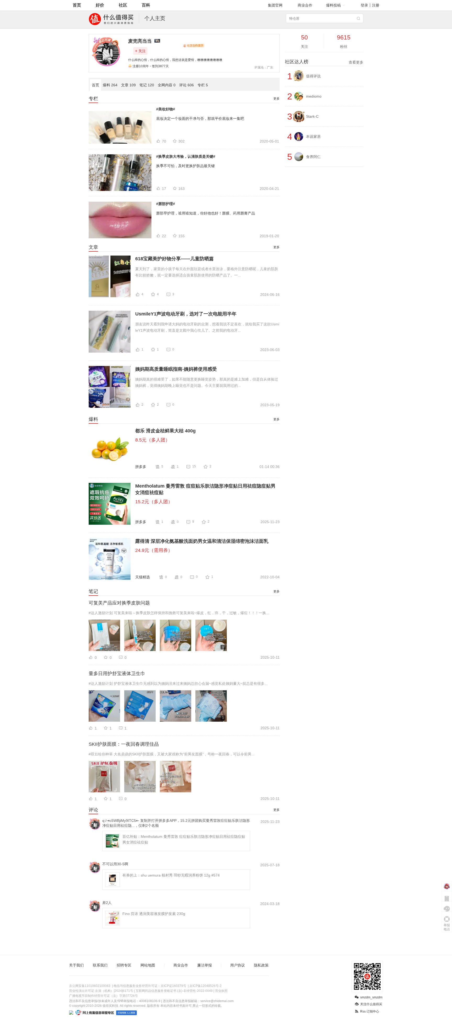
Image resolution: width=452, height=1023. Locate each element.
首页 (77, 5)
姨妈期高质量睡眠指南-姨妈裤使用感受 (176, 369)
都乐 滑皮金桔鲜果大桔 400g (165, 430)
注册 (375, 5)
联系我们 (100, 965)
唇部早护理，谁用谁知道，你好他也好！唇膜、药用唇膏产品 (205, 213)
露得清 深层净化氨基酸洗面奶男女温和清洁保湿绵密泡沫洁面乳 (201, 541)
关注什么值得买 (371, 1004)
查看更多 (356, 62)
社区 (123, 5)
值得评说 (313, 76)
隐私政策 (261, 965)
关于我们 (76, 965)
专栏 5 (202, 85)
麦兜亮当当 (140, 41)
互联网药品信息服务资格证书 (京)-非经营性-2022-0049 (174, 991)
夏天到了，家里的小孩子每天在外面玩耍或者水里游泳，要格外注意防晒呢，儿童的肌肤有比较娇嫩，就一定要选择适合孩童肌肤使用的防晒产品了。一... (206, 272)
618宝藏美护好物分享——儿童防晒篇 (174, 258)
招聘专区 (124, 965)
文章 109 (128, 85)
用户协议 (237, 965)
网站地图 (147, 965)
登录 (364, 5)
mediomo (313, 96)
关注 (140, 51)
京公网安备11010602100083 (89, 986)
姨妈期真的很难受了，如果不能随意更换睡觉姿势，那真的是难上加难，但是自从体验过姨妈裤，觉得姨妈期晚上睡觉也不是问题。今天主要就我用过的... (206, 382)
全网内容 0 (167, 85)
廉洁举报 (204, 965)
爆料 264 (110, 85)
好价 (100, 5)
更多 (276, 98)
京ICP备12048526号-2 (205, 986)
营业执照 (221, 991)
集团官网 (275, 5)
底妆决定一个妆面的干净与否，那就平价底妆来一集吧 (200, 118)
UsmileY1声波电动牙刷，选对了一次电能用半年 (185, 313)
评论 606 (186, 85)
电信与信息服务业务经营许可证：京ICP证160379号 (150, 986)
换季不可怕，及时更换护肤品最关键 (185, 166)
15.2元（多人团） (154, 501)
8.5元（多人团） (152, 440)
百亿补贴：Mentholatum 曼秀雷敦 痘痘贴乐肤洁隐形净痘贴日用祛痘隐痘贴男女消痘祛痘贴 (183, 839)
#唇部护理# (165, 204)
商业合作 (305, 5)
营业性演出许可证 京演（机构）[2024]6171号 (101, 991)
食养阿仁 (313, 157)
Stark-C (312, 116)
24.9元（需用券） (154, 550)
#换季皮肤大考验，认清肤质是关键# (185, 156)
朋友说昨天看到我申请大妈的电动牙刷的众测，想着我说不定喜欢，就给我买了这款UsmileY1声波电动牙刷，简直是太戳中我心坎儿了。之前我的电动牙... (207, 327)
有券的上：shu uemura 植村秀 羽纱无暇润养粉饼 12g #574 (171, 875)
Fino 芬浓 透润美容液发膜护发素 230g (153, 914)
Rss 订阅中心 (369, 1011)
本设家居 (313, 136)
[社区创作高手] (193, 45)
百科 (146, 5)
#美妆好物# (165, 109)
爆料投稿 (333, 5)
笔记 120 (146, 85)
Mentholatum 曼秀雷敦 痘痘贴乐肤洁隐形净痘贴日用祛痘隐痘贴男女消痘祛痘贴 (205, 489)
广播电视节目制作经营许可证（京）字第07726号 (103, 996)
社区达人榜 (324, 61)
